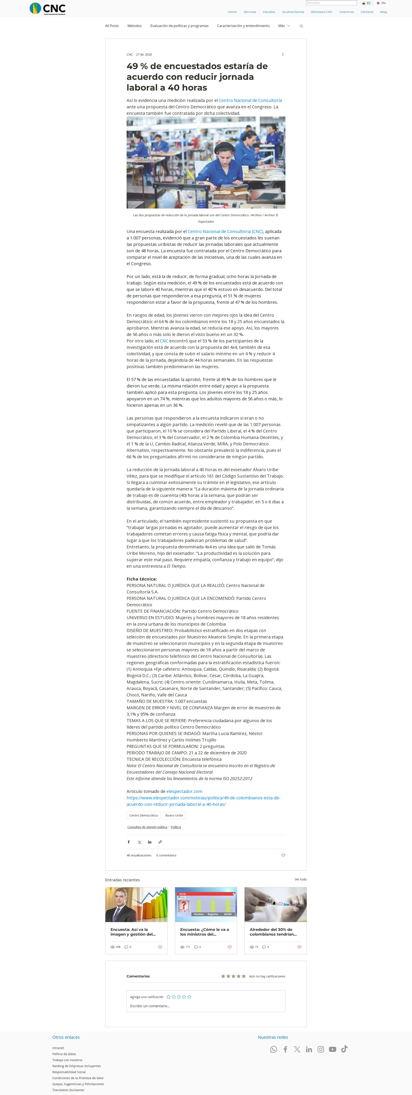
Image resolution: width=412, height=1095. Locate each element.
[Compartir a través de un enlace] (160, 842)
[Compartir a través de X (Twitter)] (139, 842)
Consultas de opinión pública (147, 827)
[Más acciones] (282, 54)
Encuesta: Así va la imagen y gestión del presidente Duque (132, 932)
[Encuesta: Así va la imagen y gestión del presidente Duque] (136, 904)
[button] (249, 11)
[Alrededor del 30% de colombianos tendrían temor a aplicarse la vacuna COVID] (276, 904)
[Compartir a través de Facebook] (129, 842)
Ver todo (301, 879)
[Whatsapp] (273, 1049)
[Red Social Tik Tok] (344, 1049)
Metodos (134, 25)
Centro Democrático (143, 815)
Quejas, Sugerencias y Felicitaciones (78, 1084)
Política (176, 827)
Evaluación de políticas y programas (179, 25)
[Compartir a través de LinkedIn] (150, 842)
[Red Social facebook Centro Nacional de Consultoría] (285, 1049)
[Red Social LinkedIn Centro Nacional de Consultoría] (309, 1049)
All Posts (112, 25)
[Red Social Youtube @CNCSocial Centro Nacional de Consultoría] (332, 1049)
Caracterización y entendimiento (243, 25)
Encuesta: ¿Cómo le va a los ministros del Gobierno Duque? (204, 932)
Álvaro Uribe (174, 815)
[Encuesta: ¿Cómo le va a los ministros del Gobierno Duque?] (206, 904)
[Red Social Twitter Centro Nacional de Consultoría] (297, 1049)
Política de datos (64, 1054)
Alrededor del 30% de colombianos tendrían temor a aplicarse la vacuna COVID (272, 932)
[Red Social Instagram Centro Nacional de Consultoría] (321, 1049)
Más (281, 25)
